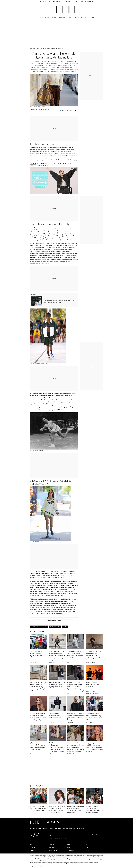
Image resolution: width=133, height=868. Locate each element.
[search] (93, 18)
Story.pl (87, 850)
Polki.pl (68, 844)
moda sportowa (54, 626)
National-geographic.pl (53, 850)
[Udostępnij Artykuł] (76, 110)
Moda (44, 626)
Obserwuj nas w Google (67, 110)
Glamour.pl (32, 847)
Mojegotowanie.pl (52, 847)
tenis (64, 626)
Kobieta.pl (69, 847)
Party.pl (31, 844)
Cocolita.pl (32, 850)
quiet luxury (35, 626)
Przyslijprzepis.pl (70, 850)
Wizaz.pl (87, 847)
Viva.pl (87, 844)
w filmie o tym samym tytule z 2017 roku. (50, 410)
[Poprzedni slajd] (30, 796)
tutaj (41, 866)
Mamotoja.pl (51, 844)
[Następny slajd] (102, 796)
